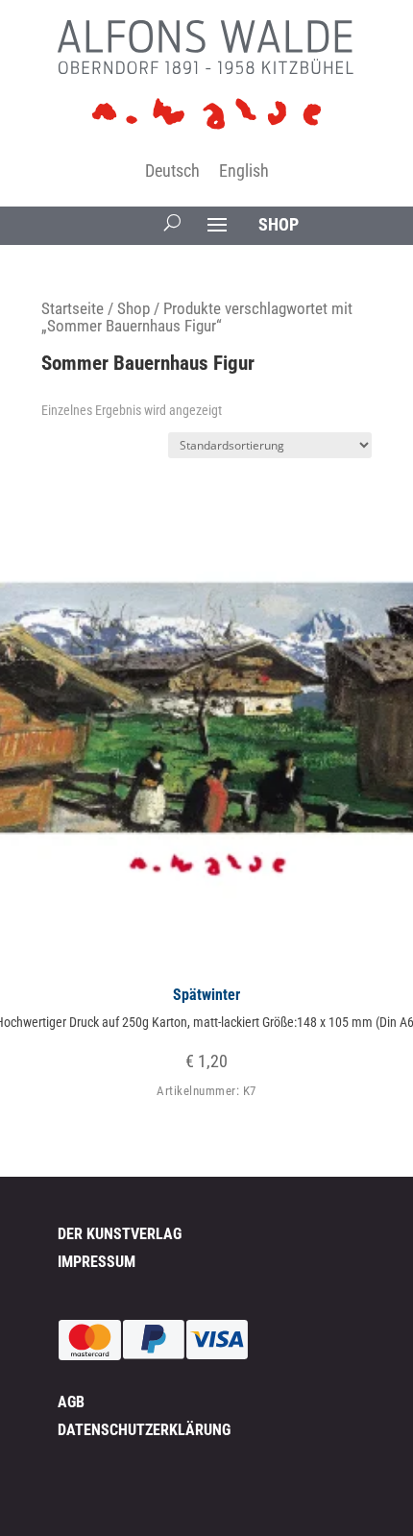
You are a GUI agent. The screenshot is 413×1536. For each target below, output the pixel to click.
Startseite (72, 309)
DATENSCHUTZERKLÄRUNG (144, 1430)
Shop (133, 309)
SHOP (278, 224)
